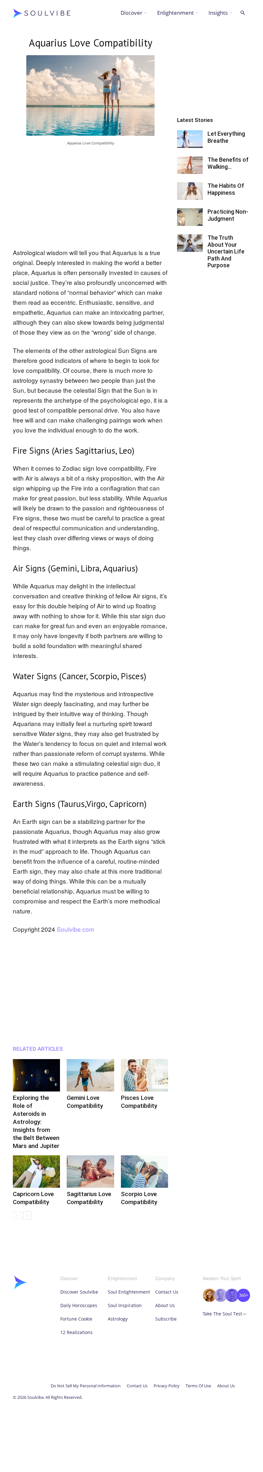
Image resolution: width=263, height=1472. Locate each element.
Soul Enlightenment (129, 1292)
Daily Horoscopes (78, 1305)
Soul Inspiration (125, 1305)
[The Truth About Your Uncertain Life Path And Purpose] (190, 243)
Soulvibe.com (75, 929)
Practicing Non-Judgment (228, 215)
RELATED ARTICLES (38, 1049)
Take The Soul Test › (225, 1314)
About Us (165, 1305)
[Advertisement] (90, 196)
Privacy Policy (167, 1386)
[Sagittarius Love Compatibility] (90, 1171)
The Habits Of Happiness (226, 189)
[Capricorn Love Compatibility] (36, 1171)
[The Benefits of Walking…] (190, 165)
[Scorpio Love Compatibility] (144, 1171)
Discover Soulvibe (79, 1292)
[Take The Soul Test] (226, 1300)
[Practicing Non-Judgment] (190, 217)
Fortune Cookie (76, 1319)
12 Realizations (76, 1332)
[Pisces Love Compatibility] (144, 1075)
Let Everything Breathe (226, 137)
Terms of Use (198, 1386)
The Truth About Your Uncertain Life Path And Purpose (226, 251)
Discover (131, 12)
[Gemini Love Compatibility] (90, 1075)
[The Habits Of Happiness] (190, 191)
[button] (242, 13)
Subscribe (166, 1319)
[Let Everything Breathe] (190, 139)
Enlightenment (175, 12)
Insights (218, 12)
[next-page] (27, 1215)
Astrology (118, 1319)
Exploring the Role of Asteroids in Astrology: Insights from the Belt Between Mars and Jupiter (36, 1122)
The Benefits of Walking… (228, 163)
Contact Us (166, 1292)
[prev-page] (17, 1215)
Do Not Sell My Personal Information (86, 1386)
